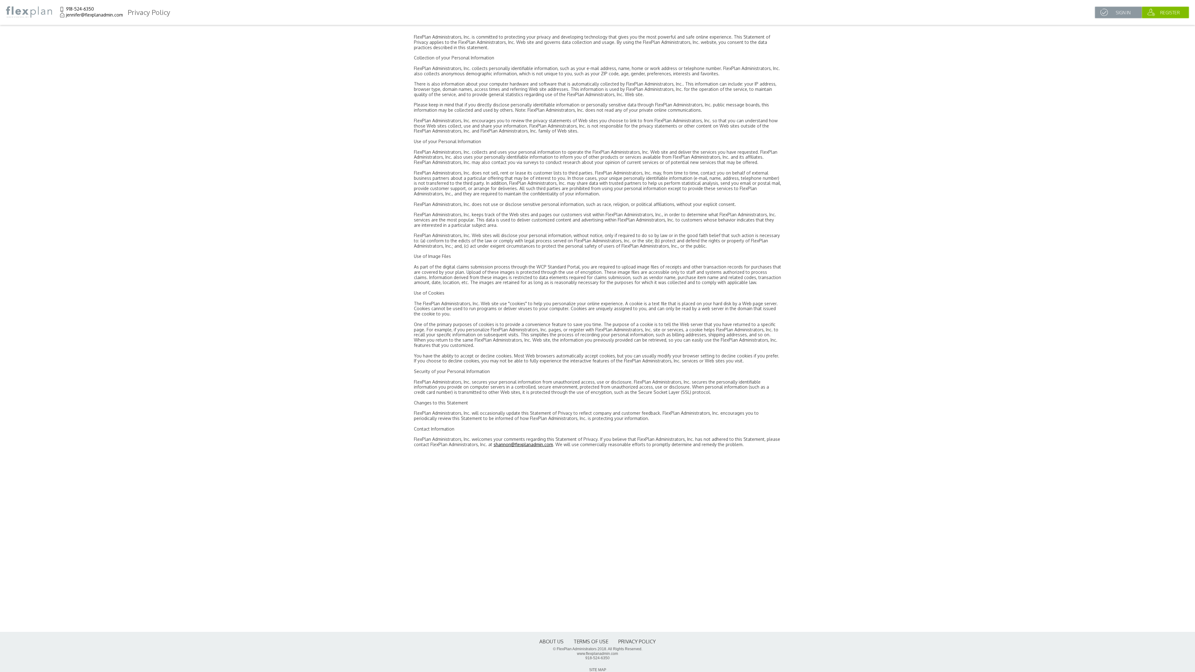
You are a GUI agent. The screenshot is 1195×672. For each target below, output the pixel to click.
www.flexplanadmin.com (597, 653)
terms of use (591, 641)
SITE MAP (597, 670)
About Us (551, 641)
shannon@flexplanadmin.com (523, 444)
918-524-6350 (80, 9)
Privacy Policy (637, 641)
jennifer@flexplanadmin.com (94, 14)
